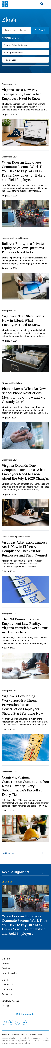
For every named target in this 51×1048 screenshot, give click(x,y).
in (11, 1022)
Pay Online (7, 994)
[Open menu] (47, 4)
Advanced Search (10, 38)
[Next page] (47, 853)
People (5, 963)
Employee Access (10, 1001)
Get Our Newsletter (25, 1014)
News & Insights (9, 973)
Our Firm (6, 959)
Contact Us (7, 984)
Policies (5, 1006)
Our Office (7, 989)
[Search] (41, 4)
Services (6, 968)
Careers (5, 980)
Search (42, 30)
